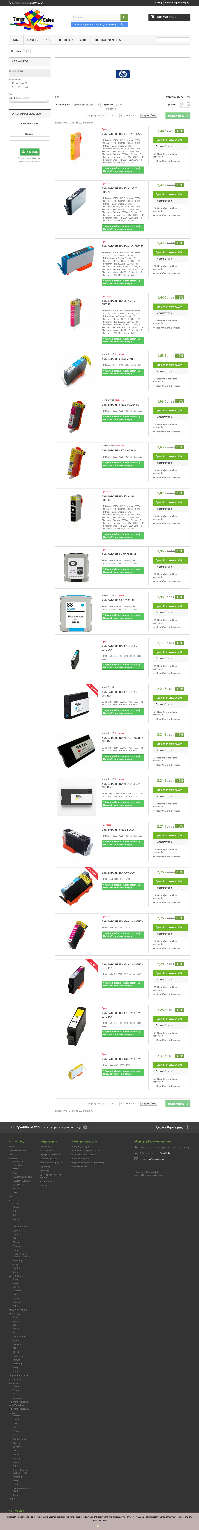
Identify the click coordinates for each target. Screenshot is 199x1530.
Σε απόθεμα (20, 87)
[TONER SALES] (37, 20)
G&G (11, 1196)
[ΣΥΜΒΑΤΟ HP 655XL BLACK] (76, 842)
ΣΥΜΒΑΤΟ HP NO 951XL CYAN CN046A (119, 693)
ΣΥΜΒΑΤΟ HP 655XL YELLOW (119, 450)
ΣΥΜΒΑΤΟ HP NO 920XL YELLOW (121, 1059)
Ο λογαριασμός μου (27, 113)
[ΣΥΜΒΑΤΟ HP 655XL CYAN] (76, 372)
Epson (16, 1219)
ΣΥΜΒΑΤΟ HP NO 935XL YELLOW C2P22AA (121, 1014)
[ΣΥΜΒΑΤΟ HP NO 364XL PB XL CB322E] (76, 201)
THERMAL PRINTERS (107, 40)
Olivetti (16, 1242)
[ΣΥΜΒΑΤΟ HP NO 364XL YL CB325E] (76, 147)
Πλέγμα (182, 107)
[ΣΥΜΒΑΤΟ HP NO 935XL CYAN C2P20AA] (76, 659)
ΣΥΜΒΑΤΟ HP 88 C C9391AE (118, 600)
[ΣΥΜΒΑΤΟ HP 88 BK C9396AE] (76, 567)
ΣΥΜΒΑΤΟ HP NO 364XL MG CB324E (118, 302)
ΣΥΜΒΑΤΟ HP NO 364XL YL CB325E (122, 134)
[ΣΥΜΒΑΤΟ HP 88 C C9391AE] (76, 613)
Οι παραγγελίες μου (80, 1146)
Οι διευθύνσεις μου (80, 1159)
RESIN (16, 1188)
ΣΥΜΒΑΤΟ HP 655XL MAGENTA (120, 404)
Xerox (15, 1272)
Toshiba (16, 1268)
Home (16, 40)
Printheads (14, 1383)
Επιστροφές (45, 1171)
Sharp (15, 1264)
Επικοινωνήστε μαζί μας (177, 2)
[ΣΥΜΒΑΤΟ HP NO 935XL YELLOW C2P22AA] (76, 1026)
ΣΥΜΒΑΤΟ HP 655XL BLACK (118, 829)
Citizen (16, 1211)
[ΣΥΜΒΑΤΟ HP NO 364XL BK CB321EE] (76, 509)
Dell (14, 1215)
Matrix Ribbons (16, 1276)
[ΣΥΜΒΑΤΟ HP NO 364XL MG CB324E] (76, 314)
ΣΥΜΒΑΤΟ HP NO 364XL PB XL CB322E (120, 190)
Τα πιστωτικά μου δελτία (83, 1154)
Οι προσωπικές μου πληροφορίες (87, 1163)
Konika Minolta (20, 1227)
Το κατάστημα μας (48, 1159)
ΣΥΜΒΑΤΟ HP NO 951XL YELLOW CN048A (121, 785)
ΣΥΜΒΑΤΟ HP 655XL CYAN (117, 359)
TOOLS (12, 1499)
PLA (15, 1173)
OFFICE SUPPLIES (18, 1310)
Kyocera (16, 1230)
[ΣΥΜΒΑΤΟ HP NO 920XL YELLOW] (76, 1072)
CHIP (83, 40)
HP (14, 1223)
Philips (16, 1250)
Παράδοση (45, 1167)
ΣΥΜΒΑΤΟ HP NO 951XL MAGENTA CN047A (122, 739)
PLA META (18, 1161)
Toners (32, 40)
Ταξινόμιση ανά (62, 104)
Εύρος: (12, 98)
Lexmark (17, 1234)
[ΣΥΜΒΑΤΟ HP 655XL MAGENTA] (76, 417)
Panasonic (18, 1246)
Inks (47, 40)
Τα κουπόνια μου (79, 1167)
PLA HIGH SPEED (21, 1181)
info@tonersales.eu (155, 1159)
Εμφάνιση (108, 104)
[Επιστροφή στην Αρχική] (12, 51)
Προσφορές (45, 1146)
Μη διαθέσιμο (19, 83)
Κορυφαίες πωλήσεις (50, 1154)
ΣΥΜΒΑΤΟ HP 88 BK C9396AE (119, 554)
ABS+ (11, 1146)
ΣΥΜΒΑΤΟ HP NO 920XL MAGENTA (122, 921)
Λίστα (188, 107)
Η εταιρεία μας (47, 1182)
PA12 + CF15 (15, 1379)
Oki (14, 1238)
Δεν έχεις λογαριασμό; (29, 161)
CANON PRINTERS (18, 1150)
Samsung (17, 1260)
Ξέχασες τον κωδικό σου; (29, 158)
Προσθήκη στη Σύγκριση (168, 161)
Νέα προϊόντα (46, 1150)
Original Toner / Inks (18, 1375)
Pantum (16, 1360)
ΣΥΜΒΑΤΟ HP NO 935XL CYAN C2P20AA (119, 647)
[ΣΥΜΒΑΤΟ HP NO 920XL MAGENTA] (76, 934)
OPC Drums (14, 1314)
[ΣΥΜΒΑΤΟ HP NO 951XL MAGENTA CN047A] (76, 751)
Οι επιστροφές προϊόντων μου (86, 1150)
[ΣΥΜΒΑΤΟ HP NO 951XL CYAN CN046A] (76, 705)
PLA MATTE (18, 1185)
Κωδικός (29, 134)
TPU (15, 1192)
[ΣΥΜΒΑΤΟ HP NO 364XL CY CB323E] (76, 259)
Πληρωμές (45, 1186)
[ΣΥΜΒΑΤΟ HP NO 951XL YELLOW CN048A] (76, 797)
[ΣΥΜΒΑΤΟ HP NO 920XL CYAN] (76, 888)
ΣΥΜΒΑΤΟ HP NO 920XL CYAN (119, 872)
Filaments (66, 40)
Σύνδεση (157, 2)
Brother (16, 1203)
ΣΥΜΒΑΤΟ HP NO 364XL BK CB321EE (118, 498)
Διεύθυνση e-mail (29, 123)
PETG (15, 1169)
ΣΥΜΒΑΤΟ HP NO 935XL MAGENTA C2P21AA (122, 966)
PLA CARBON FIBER (22, 1177)
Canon (16, 1207)
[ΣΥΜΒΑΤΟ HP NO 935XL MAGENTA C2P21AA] (76, 980)
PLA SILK (17, 1165)
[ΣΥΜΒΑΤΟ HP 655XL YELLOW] (76, 463)
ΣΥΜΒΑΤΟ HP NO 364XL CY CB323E (122, 246)
